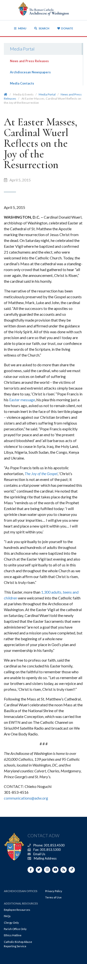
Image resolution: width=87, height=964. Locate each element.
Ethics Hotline (13, 935)
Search (43, 28)
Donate (67, 28)
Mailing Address (45, 858)
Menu (22, 28)
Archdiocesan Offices (20, 891)
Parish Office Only (15, 928)
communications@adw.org (26, 798)
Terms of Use (53, 897)
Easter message (22, 399)
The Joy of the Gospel (41, 473)
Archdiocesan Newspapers (30, 72)
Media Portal (22, 48)
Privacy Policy (53, 891)
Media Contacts (22, 83)
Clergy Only (11, 922)
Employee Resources (17, 909)
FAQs (7, 916)
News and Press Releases (29, 61)
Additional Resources (21, 903)
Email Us (39, 854)
